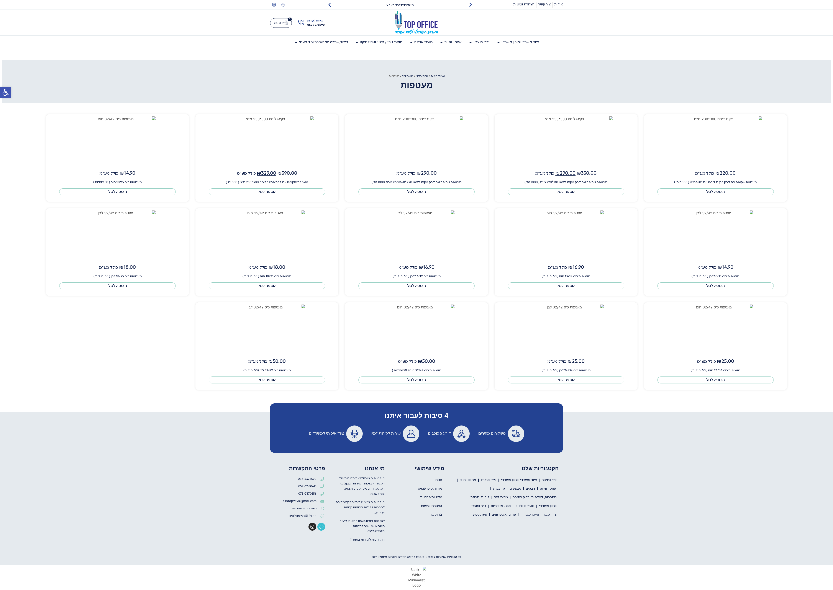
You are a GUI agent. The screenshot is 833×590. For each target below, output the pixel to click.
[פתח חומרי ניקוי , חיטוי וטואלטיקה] (357, 42)
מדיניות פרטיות (431, 497)
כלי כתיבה (549, 480)
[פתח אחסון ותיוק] (441, 42)
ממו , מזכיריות (501, 506)
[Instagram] (274, 5)
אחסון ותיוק (468, 480)
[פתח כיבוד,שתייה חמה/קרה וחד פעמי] (296, 42)
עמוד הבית (438, 76)
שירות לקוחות (315, 20)
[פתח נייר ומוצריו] (470, 42)
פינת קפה (480, 515)
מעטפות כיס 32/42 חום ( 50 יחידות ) (416, 370)
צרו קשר (436, 515)
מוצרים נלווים (524, 506)
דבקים (530, 489)
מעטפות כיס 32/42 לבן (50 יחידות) (267, 370)
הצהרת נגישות (431, 506)
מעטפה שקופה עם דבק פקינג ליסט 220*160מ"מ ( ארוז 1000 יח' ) (416, 182)
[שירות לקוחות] (301, 22)
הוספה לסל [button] (715, 192)
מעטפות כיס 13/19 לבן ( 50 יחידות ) (417, 276)
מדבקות (499, 489)
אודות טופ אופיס (430, 489)
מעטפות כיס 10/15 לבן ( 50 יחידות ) (715, 276)
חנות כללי (422, 76)
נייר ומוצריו (488, 480)
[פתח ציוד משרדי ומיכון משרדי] (498, 42)
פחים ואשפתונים (504, 515)
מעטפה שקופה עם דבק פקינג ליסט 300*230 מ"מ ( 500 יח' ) (267, 182)
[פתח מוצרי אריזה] (411, 42)
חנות (438, 480)
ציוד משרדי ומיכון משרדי (519, 480)
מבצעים (515, 489)
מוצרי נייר (407, 76)
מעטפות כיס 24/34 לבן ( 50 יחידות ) (566, 370)
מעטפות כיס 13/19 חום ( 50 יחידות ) (566, 276)
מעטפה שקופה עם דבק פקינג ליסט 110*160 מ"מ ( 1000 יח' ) (715, 182)
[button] (5, 92)
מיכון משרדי (547, 506)
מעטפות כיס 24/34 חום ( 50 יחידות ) (715, 370)
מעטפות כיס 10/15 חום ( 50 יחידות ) (117, 182)
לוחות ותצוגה (480, 497)
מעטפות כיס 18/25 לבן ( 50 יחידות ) (117, 276)
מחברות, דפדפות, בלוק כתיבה (534, 497)
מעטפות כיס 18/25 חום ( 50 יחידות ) (267, 276)
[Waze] (283, 5)
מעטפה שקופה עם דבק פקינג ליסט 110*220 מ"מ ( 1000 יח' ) (566, 182)
